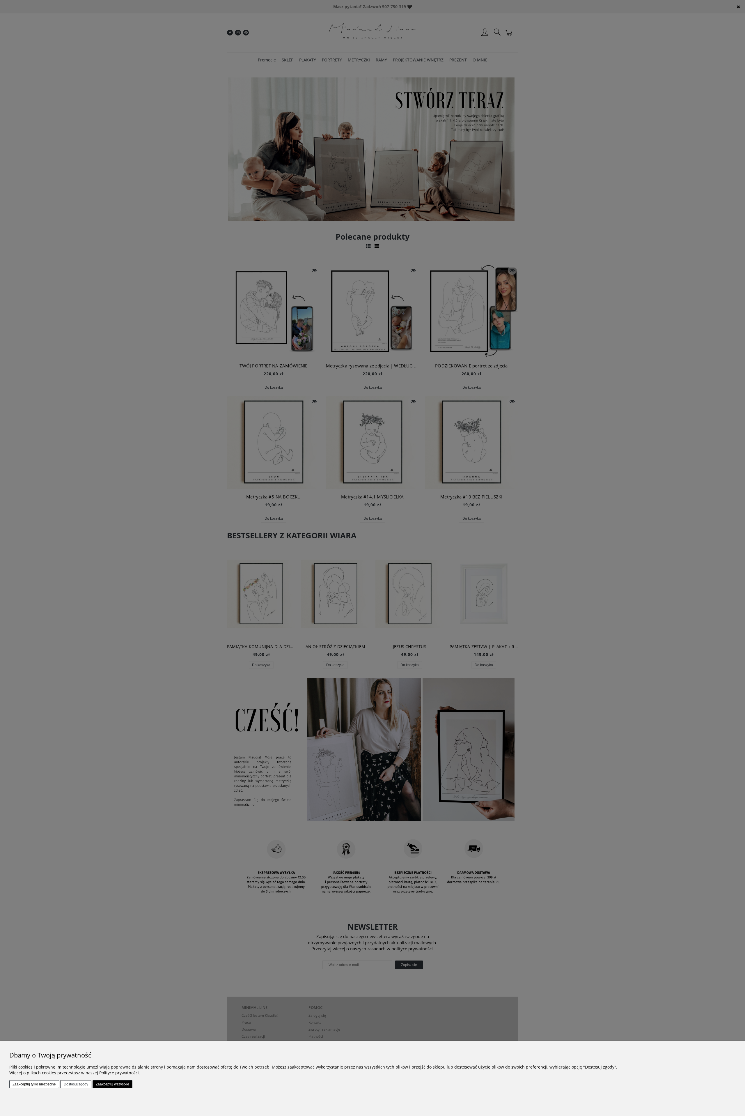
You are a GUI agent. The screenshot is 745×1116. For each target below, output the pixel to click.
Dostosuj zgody (76, 1084)
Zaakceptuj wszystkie (112, 1084)
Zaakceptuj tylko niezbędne (34, 1084)
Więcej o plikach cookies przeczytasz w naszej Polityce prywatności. (74, 1073)
